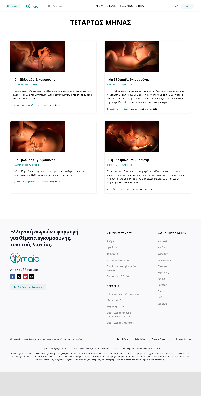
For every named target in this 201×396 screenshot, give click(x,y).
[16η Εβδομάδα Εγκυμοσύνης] (132, 42)
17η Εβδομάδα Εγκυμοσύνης (34, 79)
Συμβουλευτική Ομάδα (25, 105)
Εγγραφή (174, 6)
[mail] (31, 276)
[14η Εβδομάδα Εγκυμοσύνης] (132, 122)
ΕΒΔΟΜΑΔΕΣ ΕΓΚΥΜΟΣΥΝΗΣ (26, 84)
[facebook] (12, 276)
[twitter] (19, 276)
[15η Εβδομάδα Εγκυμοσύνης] (37, 122)
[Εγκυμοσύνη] (32, 5)
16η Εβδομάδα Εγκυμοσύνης (128, 79)
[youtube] (25, 276)
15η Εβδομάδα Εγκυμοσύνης (34, 160)
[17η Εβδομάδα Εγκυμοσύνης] (37, 42)
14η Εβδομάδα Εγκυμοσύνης (128, 160)
